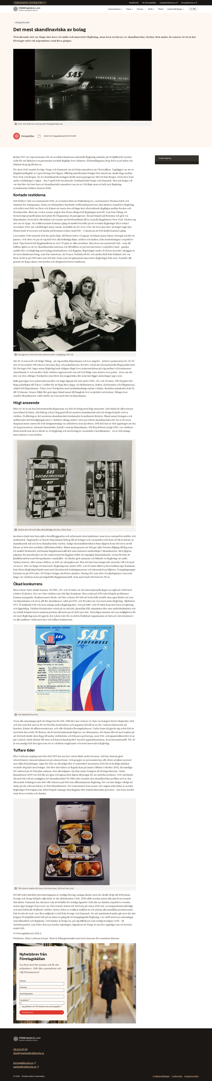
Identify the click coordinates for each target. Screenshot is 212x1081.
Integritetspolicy (191, 1076)
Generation (40, 1076)
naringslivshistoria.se (168, 3)
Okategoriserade (22, 22)
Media (150, 9)
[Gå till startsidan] (26, 9)
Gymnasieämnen (114, 9)
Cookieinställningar (161, 1076)
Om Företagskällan (149, 3)
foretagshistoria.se (188, 3)
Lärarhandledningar (174, 9)
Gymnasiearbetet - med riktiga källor (29, 3)
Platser (161, 9)
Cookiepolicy (177, 1076)
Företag (140, 9)
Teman (128, 9)
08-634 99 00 (20, 1049)
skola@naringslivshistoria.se (28, 1053)
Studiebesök (133, 3)
